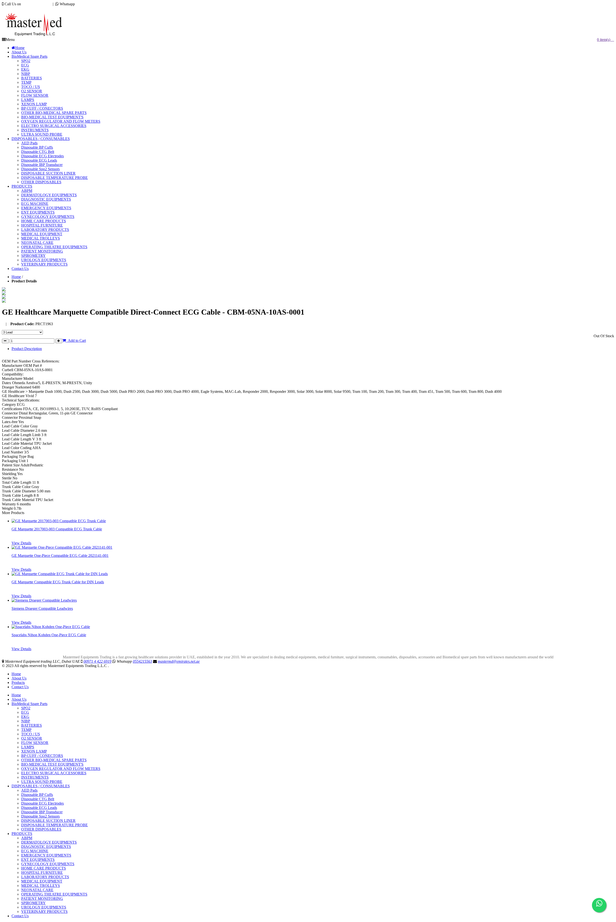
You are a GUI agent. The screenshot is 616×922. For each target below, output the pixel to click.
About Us (19, 678)
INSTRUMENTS (35, 777)
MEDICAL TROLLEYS (40, 886)
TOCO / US (30, 734)
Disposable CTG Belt (37, 799)
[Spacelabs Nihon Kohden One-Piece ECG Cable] (51, 627)
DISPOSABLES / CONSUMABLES (41, 786)
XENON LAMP (34, 751)
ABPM (26, 838)
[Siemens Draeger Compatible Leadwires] (44, 600)
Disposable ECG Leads (39, 808)
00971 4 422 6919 (36, 4)
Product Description (27, 349)
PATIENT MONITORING (42, 899)
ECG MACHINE (34, 851)
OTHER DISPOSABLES (41, 829)
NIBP (25, 721)
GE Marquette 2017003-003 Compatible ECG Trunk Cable (57, 529)
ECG (25, 712)
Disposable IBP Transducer (42, 812)
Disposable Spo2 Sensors (40, 816)
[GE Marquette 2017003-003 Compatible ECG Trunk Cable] (59, 521)
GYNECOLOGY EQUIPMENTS (47, 864)
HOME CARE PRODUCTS (43, 868)
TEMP (26, 730)
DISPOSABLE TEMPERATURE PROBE (54, 825)
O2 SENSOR (31, 738)
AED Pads (29, 790)
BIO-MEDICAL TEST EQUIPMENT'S (52, 764)
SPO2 (25, 708)
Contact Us (20, 687)
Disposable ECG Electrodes (42, 803)
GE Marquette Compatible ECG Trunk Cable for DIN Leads (58, 582)
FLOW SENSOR (34, 743)
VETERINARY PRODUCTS (44, 911)
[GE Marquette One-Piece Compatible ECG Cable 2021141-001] (62, 547)
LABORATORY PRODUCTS (45, 877)
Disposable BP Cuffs (37, 795)
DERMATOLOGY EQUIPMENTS (49, 842)
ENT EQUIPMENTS (38, 860)
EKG (25, 717)
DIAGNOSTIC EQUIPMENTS (46, 847)
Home (16, 277)
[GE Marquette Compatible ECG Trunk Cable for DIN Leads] (60, 574)
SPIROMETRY (33, 903)
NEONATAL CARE (37, 890)
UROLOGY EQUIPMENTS (43, 907)
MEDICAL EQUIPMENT (41, 881)
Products (18, 682)
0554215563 (85, 4)
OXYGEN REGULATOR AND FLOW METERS (60, 769)
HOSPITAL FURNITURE (42, 873)
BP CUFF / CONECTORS (42, 756)
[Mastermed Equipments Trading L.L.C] (36, 36)
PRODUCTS (22, 834)
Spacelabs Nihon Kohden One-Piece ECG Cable (49, 635)
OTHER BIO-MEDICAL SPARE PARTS (54, 760)
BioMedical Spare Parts (29, 704)
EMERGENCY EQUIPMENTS (46, 855)
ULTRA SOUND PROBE (41, 782)
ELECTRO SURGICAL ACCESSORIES (53, 773)
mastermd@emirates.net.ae (27, 8)
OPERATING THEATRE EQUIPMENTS (54, 894)
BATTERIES (31, 725)
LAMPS (27, 747)
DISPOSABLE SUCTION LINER (48, 821)
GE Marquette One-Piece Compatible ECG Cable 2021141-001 (60, 555)
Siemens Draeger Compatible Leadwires (42, 608)
